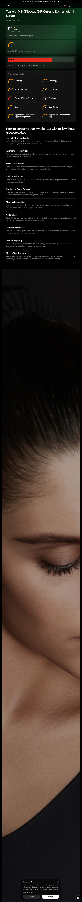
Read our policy (28, 892)
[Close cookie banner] (58, 882)
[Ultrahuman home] (8, 5)
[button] (73, 5)
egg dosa (50, 98)
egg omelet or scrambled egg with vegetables (23, 116)
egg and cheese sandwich (23, 98)
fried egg (16, 81)
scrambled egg (18, 90)
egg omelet (51, 107)
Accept (50, 896)
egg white (51, 90)
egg (14, 107)
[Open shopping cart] (69, 5)
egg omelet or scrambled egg (57, 116)
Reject (32, 896)
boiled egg (51, 81)
